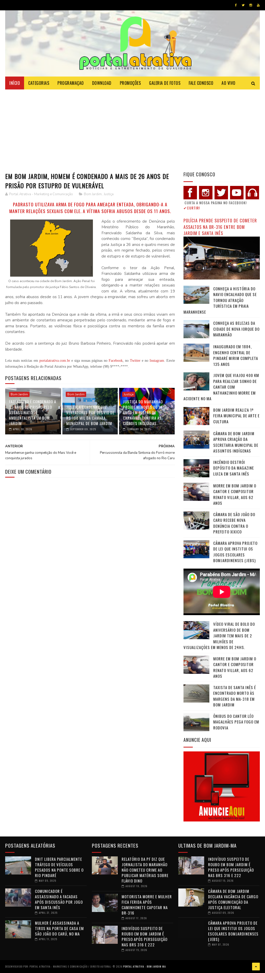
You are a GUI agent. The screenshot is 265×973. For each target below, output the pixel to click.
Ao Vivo (228, 83)
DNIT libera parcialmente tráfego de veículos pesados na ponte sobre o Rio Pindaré (59, 867)
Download (102, 83)
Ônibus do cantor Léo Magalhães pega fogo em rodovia (236, 721)
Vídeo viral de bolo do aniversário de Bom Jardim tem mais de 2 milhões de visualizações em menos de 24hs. (219, 635)
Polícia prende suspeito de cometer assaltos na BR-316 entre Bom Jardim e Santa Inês (220, 226)
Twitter (135, 361)
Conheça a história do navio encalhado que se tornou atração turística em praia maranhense (220, 300)
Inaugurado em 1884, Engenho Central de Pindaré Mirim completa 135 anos (235, 355)
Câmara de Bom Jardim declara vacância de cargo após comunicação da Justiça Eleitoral (233, 899)
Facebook (116, 361)
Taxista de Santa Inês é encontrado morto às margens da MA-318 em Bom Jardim (234, 696)
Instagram (157, 361)
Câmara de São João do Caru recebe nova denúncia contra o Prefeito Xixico (234, 523)
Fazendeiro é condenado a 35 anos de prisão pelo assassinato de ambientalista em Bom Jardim (32, 412)
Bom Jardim (93, 194)
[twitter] (243, 5)
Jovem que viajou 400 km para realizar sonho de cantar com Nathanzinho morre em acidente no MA (221, 386)
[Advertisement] (132, 128)
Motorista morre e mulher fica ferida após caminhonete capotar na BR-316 (147, 905)
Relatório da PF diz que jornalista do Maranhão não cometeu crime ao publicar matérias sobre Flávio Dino (145, 870)
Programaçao (70, 83)
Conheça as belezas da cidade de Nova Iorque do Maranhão (236, 328)
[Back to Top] (256, 966)
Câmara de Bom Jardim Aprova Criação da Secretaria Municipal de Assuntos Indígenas (235, 442)
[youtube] (258, 5)
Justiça (109, 194)
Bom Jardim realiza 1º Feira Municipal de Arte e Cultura (236, 415)
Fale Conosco (201, 83)
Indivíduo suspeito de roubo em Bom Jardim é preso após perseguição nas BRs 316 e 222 (144, 936)
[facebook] (236, 5)
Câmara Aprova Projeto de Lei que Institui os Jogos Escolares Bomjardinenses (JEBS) (235, 551)
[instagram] (251, 5)
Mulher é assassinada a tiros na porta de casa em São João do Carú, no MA (59, 928)
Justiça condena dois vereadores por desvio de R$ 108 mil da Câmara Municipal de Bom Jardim (90, 415)
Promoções (130, 83)
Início (14, 83)
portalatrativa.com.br (54, 361)
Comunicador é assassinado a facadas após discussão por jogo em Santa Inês (59, 899)
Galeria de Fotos (164, 83)
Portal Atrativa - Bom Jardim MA (144, 966)
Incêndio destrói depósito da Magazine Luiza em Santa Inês (233, 468)
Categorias (38, 83)
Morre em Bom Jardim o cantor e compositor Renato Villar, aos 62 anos (234, 494)
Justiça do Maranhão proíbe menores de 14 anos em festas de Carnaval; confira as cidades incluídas (143, 412)
